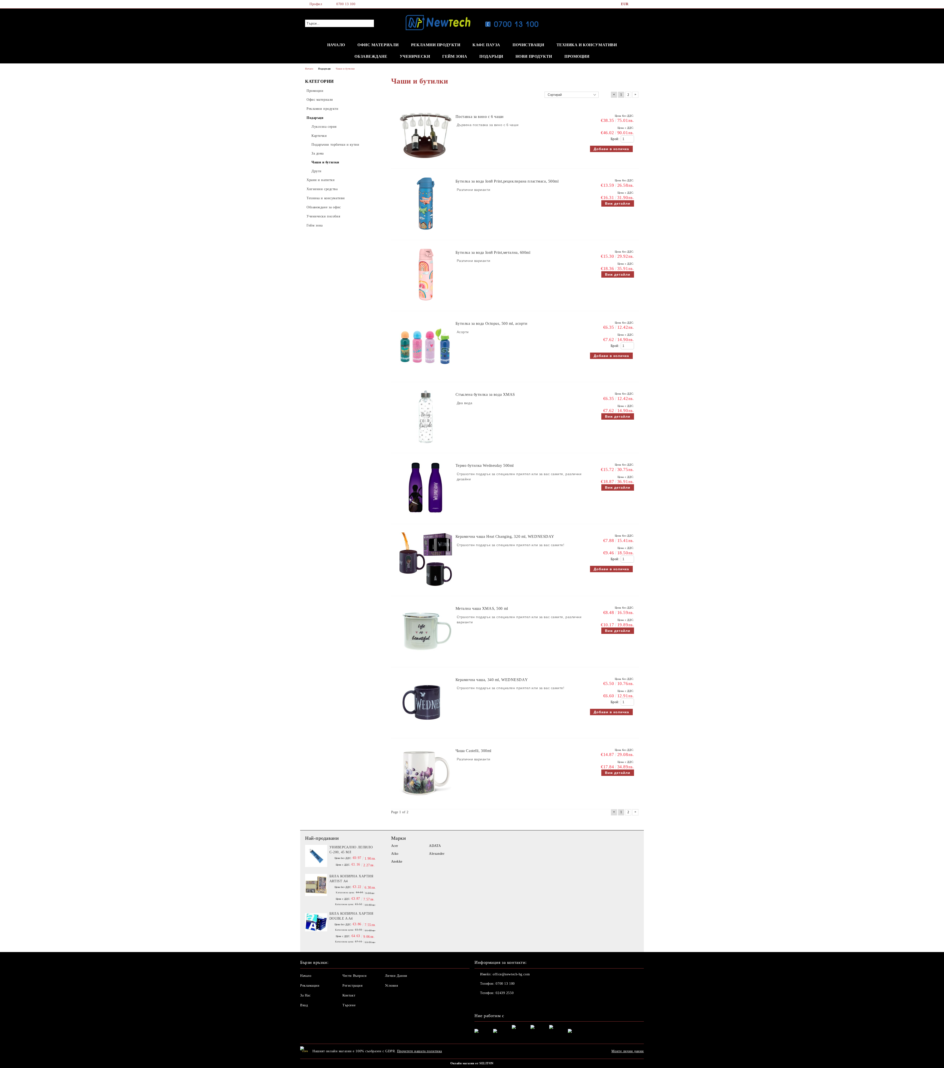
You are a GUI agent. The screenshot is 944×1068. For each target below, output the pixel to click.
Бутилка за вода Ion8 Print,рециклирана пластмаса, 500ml (507, 181)
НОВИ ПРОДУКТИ (534, 56)
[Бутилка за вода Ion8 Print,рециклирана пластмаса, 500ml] (426, 232)
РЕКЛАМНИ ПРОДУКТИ (435, 45)
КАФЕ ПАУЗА (486, 45)
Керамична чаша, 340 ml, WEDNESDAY (492, 680)
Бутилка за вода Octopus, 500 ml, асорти (492, 323)
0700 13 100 (345, 4)
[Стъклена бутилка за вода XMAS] (426, 445)
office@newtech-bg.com (511, 974)
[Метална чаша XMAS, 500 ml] (426, 659)
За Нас (305, 995)
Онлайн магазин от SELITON (472, 1063)
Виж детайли (617, 203)
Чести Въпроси (354, 976)
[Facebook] (636, 4)
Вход (304, 1005)
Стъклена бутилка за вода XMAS (485, 394)
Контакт (348, 995)
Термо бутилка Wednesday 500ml (485, 465)
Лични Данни (396, 976)
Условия (391, 985)
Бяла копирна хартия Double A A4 (351, 916)
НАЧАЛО (336, 45)
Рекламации (310, 985)
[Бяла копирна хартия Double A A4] (316, 922)
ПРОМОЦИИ (576, 56)
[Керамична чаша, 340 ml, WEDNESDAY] (426, 730)
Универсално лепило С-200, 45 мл (351, 849)
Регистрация (352, 985)
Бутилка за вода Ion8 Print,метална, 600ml (493, 252)
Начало (305, 976)
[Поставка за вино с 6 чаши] (426, 161)
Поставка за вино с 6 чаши (480, 116)
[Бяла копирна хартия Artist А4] (316, 885)
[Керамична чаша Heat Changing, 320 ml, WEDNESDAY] (426, 588)
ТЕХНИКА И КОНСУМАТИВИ (587, 45)
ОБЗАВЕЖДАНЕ (370, 56)
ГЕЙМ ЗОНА (454, 56)
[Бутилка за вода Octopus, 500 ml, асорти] (426, 374)
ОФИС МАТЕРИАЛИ (378, 45)
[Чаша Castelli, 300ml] (426, 801)
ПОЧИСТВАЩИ (528, 45)
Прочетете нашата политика (419, 1051)
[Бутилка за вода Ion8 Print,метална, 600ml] (426, 303)
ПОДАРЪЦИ (491, 56)
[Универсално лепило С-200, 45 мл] (316, 856)
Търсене (348, 1005)
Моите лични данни (627, 1051)
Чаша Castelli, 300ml (473, 751)
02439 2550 (505, 993)
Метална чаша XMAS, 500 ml (482, 608)
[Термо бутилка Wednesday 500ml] (426, 516)
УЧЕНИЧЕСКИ (415, 56)
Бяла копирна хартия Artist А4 (351, 878)
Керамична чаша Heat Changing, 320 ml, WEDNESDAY (505, 536)
